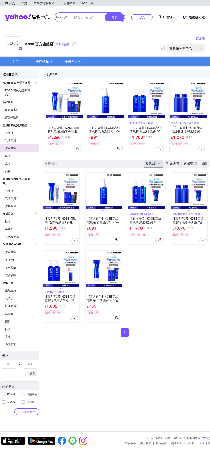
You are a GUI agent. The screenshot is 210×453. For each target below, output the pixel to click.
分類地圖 (204, 443)
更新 (206, 438)
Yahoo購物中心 (27, 17)
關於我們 (145, 443)
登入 (142, 17)
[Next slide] (80, 100)
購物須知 (161, 443)
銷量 (205, 163)
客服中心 (130, 443)
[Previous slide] (48, 100)
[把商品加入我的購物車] (77, 148)
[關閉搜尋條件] (65, 17)
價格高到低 (190, 163)
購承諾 (200, 38)
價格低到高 (172, 163)
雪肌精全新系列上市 (184, 48)
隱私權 (191, 443)
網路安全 (176, 443)
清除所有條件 (27, 412)
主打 (15, 61)
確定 (32, 373)
